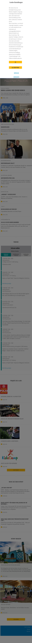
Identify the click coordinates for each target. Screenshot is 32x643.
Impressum (16, 73)
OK (15, 62)
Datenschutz (16, 77)
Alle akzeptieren (15, 67)
